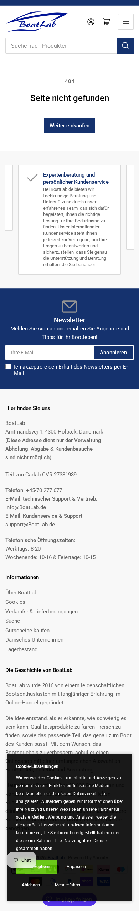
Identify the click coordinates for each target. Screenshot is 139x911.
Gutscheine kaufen (27, 630)
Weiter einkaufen (69, 125)
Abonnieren (113, 352)
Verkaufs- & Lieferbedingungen (41, 611)
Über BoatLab (21, 592)
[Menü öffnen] (126, 22)
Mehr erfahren (68, 884)
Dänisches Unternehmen (34, 640)
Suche (12, 621)
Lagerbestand (21, 649)
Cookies (15, 602)
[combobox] (69, 46)
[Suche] (125, 45)
